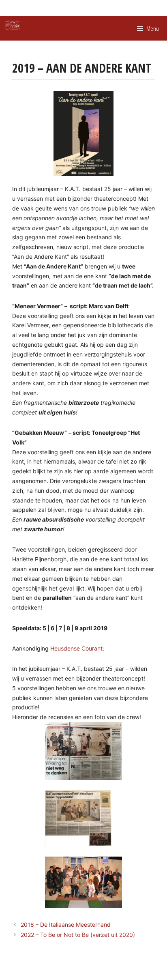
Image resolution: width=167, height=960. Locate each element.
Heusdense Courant (76, 648)
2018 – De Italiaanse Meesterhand (66, 924)
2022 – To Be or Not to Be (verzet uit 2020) (78, 934)
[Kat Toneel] (13, 25)
